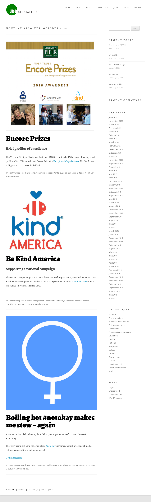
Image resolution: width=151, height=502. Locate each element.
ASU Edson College (117, 64)
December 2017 (116, 209)
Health (49, 465)
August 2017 (114, 220)
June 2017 (113, 223)
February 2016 (115, 270)
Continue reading (15, 457)
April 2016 (113, 262)
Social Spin (113, 74)
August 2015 (114, 291)
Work (111, 371)
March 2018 (114, 202)
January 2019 (114, 184)
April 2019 (113, 177)
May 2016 (113, 259)
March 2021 (114, 142)
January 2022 (114, 131)
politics (49, 172)
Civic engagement (36, 300)
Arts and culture (116, 318)
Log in (111, 387)
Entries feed (114, 391)
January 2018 (114, 206)
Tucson (112, 360)
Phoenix (78, 300)
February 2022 (115, 128)
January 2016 (114, 273)
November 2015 (116, 280)
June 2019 (113, 170)
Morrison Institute (116, 84)
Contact (138, 8)
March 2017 (114, 231)
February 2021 (115, 145)
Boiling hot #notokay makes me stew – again (50, 421)
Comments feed (116, 394)
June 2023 (113, 117)
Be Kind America (33, 259)
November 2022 (116, 121)
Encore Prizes (28, 138)
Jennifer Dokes (12, 176)
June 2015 (113, 294)
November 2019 (116, 160)
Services (89, 8)
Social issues (68, 172)
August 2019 (114, 167)
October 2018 (115, 192)
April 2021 (113, 138)
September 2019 (116, 163)
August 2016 (114, 248)
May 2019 (113, 174)
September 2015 (116, 287)
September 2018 (116, 195)
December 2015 (116, 277)
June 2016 (113, 255)
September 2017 (116, 216)
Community (50, 300)
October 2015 (115, 284)
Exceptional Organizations (66, 161)
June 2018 (113, 199)
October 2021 (115, 135)
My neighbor (114, 55)
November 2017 (116, 213)
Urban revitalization (118, 367)
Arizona (31, 172)
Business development (119, 321)
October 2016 (115, 245)
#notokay (50, 445)
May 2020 (113, 156)
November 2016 (116, 241)
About (78, 8)
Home (68, 8)
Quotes (116, 8)
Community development (120, 332)
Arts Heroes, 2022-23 (118, 45)
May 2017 (113, 227)
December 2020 (116, 149)
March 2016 (114, 266)
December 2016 (116, 238)
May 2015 (113, 298)
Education (40, 465)
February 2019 (115, 181)
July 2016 (112, 252)
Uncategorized (78, 465)
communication (79, 281)
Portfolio (103, 8)
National (59, 300)
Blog (126, 8)
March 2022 (114, 124)
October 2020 (115, 153)
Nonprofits (41, 172)
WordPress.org (115, 398)
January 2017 (114, 234)
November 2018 (116, 188)
